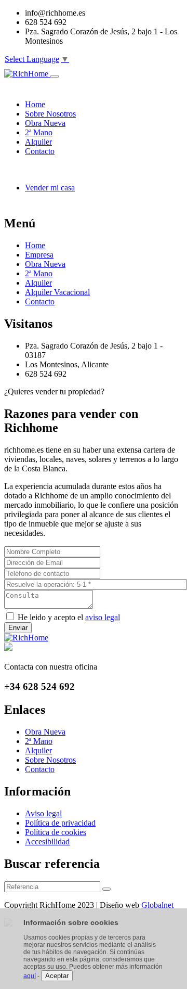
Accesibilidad (47, 841)
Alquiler (38, 282)
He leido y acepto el (69, 617)
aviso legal (102, 617)
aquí (29, 976)
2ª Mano (38, 273)
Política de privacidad (60, 822)
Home (35, 245)
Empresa (39, 254)
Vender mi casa (50, 187)
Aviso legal (43, 813)
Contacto (40, 301)
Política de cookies (55, 832)
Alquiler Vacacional (57, 292)
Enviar (18, 628)
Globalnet (157, 905)
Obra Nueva (45, 264)
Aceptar (57, 976)
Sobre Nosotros (50, 759)
